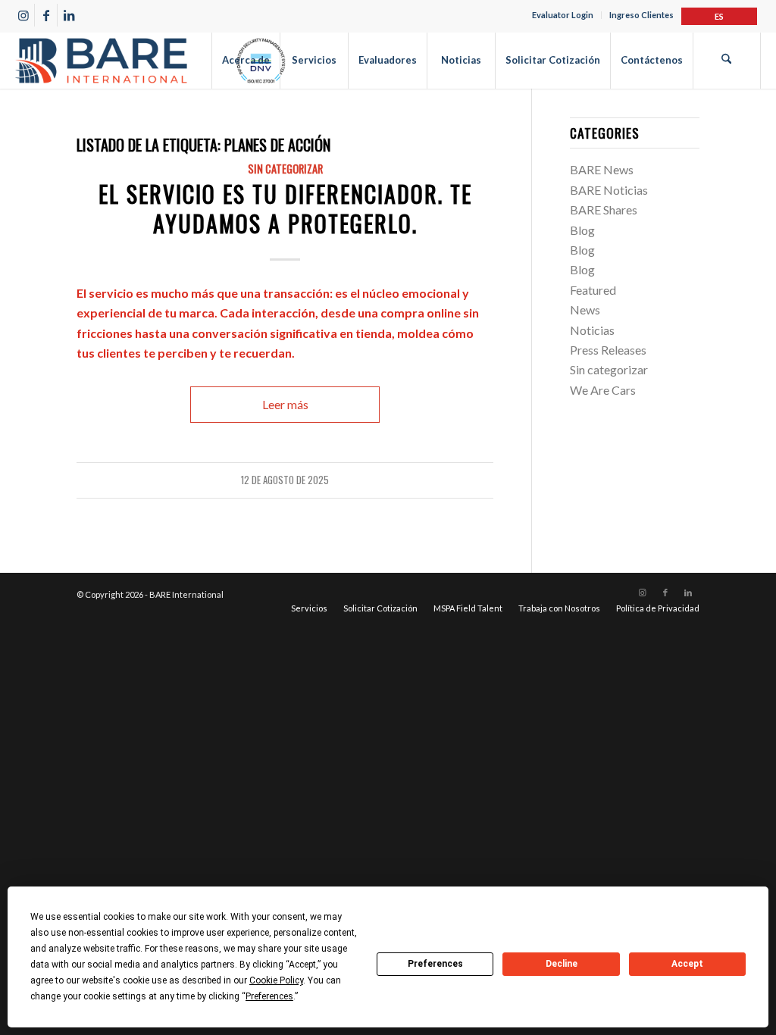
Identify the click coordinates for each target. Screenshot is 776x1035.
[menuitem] (563, 15)
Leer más (285, 404)
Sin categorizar (285, 169)
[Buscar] (727, 60)
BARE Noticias (609, 190)
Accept (687, 963)
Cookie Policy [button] (276, 980)
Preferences (435, 963)
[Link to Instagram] (23, 15)
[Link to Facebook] (46, 15)
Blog (582, 230)
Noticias (592, 330)
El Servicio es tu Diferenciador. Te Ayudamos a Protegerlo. (285, 208)
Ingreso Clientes (641, 15)
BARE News (602, 169)
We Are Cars (603, 390)
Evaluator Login (562, 15)
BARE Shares (603, 209)
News (585, 309)
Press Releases (608, 349)
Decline (561, 963)
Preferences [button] (269, 996)
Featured (593, 290)
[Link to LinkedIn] (69, 15)
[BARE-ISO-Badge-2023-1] (150, 60)
